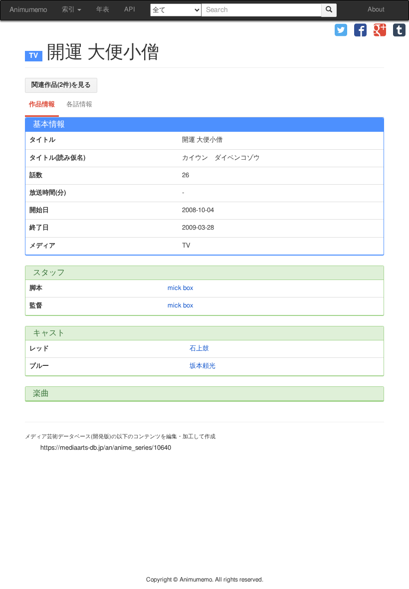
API (129, 9)
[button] (341, 31)
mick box (180, 288)
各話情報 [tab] (79, 104)
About (376, 9)
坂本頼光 (202, 366)
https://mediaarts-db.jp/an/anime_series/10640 (105, 448)
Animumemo (28, 9)
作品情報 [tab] (42, 104)
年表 (102, 9)
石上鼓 (199, 348)
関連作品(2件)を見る (61, 85)
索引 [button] (69, 9)
